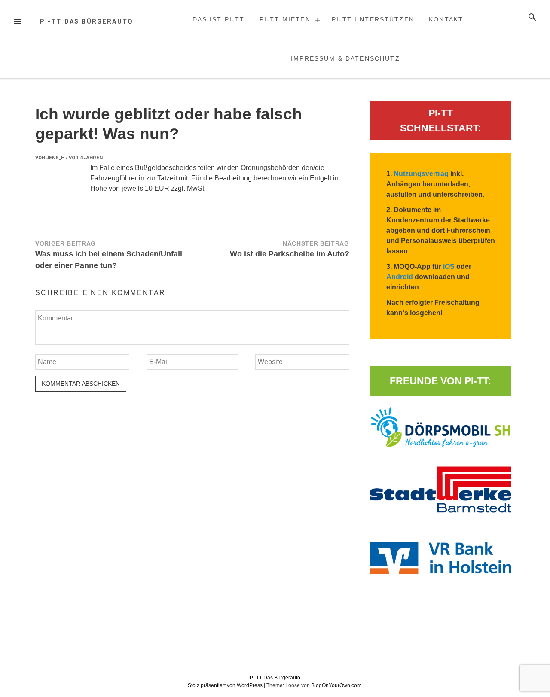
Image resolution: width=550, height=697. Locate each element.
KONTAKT (446, 19)
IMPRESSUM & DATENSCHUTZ (345, 58)
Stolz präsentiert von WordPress (226, 685)
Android (399, 276)
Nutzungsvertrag (421, 173)
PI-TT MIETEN (285, 19)
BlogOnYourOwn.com (336, 685)
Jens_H (55, 158)
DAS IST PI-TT (218, 19)
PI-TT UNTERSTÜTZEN (373, 19)
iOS (449, 266)
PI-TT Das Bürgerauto (86, 21)
